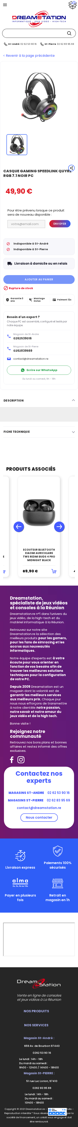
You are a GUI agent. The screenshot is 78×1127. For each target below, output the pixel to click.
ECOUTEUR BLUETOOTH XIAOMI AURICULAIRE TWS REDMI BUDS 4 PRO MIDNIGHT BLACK (39, 555)
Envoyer (59, 223)
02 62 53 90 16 (28, 44)
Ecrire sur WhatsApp (42, 370)
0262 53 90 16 (41, 1053)
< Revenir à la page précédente (29, 56)
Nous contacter (39, 817)
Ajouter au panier (39, 279)
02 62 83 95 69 (65, 44)
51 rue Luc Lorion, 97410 (41, 1081)
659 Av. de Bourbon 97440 (42, 1046)
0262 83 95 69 (41, 1088)
